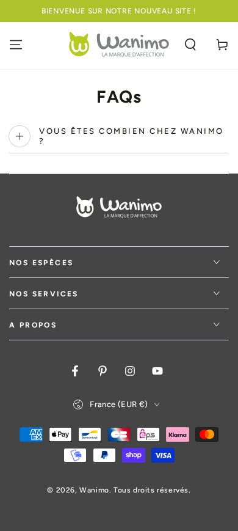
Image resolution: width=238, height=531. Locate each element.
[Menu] (16, 44)
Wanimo (94, 490)
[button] (190, 44)
